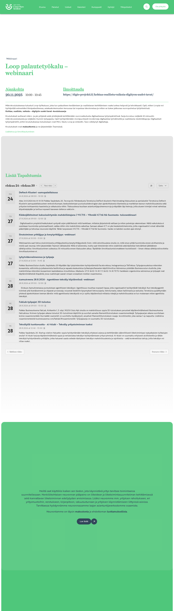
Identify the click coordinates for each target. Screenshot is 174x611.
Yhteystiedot (126, 7)
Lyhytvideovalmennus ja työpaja (36, 257)
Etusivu (42, 7)
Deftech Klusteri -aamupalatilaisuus (38, 192)
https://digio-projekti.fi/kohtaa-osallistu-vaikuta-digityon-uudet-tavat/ (108, 94)
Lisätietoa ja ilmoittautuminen (19, 131)
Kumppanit (97, 7)
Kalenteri (81, 7)
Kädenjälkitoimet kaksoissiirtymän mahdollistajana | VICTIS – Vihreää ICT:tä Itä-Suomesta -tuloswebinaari (77, 214)
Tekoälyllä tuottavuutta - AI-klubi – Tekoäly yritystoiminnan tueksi (55, 324)
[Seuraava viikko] (55, 185)
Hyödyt (111, 7)
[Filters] (151, 185)
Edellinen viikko (16, 352)
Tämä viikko (48, 186)
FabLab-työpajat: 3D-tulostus (35, 302)
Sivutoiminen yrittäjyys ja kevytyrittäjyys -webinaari (47, 234)
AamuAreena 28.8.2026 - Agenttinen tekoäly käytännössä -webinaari (57, 279)
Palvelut (55, 7)
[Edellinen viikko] (41, 185)
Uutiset (68, 7)
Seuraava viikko (158, 352)
